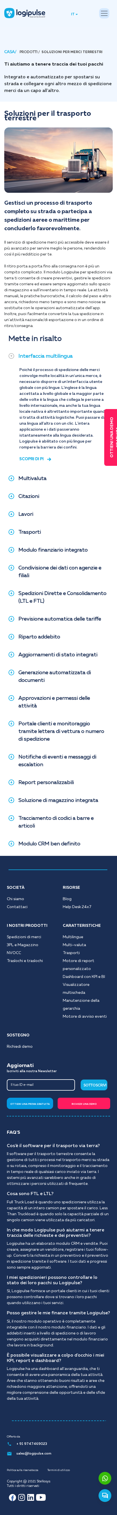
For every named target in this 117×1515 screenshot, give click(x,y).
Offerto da (13, 1436)
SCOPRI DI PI (31, 459)
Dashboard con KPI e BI (84, 977)
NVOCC (14, 953)
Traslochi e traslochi (25, 961)
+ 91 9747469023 (31, 1444)
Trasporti (71, 953)
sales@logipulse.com (33, 1453)
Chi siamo (15, 899)
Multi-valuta (74, 945)
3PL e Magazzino (22, 945)
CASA (9, 52)
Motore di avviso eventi (85, 1017)
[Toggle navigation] (104, 13)
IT (73, 14)
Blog (67, 899)
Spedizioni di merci (24, 937)
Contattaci (17, 907)
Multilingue (73, 937)
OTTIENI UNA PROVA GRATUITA (30, 1104)
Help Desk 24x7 (77, 907)
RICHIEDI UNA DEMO (84, 1104)
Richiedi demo (20, 1047)
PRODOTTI (28, 52)
